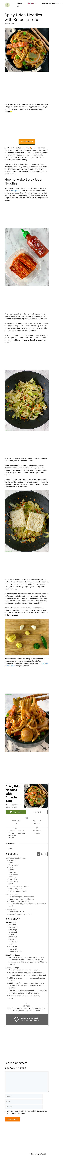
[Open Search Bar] (18, 6)
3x (46, 854)
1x (38, 854)
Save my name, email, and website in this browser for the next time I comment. (27, 1112)
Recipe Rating (10, 1068)
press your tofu (16, 191)
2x (42, 854)
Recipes (31, 3)
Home (19, 3)
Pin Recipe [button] (38, 812)
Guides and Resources (51, 3)
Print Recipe (17, 812)
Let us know (25, 1021)
